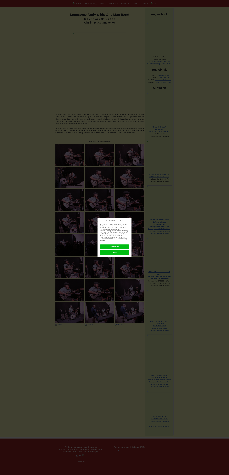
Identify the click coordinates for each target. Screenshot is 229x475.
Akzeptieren (114, 247)
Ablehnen (114, 252)
